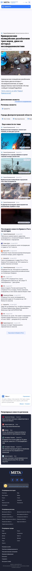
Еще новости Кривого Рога (16, 333)
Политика (4, 493)
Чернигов (18, 417)
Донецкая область (6, 514)
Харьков (4, 533)
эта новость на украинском (23, 101)
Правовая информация (7, 554)
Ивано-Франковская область (8, 519)
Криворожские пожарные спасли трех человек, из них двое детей (13, 130)
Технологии (20, 502)
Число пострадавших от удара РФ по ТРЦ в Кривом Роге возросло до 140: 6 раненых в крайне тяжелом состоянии (14, 262)
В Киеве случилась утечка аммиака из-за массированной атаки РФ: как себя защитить (14, 459)
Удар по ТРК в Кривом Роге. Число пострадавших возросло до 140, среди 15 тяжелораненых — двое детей (14, 280)
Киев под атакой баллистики (11, 426)
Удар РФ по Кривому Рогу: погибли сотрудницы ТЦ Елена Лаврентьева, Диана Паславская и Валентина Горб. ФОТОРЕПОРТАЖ (16, 308)
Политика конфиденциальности (7, 549)
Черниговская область (7, 524)
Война (18, 495)
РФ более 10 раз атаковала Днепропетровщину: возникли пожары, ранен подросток (16, 253)
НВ (4, 276)
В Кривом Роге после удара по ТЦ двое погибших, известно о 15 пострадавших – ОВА (15, 441)
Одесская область (21, 521)
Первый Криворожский (9, 234)
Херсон (3, 543)
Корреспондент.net (8, 323)
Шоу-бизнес (5, 495)
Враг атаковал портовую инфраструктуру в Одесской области (15, 420)
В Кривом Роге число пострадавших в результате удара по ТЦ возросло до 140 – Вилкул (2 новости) (14, 299)
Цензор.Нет (6, 258)
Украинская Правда (8, 295)
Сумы (18, 540)
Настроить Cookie (6, 561)
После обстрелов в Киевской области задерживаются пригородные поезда (14, 433)
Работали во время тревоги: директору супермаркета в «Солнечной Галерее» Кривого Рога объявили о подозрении (15, 237)
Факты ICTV (6, 250)
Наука (3, 497)
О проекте (4, 559)
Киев (17, 424)
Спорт (18, 497)
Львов (3, 538)
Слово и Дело (6, 243)
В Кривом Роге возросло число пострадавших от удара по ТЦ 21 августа (15, 246)
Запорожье (20, 533)
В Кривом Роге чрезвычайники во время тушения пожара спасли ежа (14, 155)
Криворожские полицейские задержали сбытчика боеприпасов (14, 180)
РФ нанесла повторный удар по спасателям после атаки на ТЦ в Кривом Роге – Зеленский (15, 450)
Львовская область (7, 521)
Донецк (19, 538)
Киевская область (21, 519)
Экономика (4, 505)
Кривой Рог (19, 152)
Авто (3, 500)
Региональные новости (14, 2)
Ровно (18, 531)
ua (24, 2)
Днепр (17, 127)
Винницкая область (7, 512)
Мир (18, 493)
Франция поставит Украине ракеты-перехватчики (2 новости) (12, 326)
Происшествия (5, 502)
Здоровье (19, 500)
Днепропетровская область (22, 33)
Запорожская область (22, 516)
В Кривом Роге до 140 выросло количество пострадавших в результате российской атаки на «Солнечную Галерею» (15, 271)
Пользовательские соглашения (7, 551)
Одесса (19, 535)
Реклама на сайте (6, 546)
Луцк (3, 540)
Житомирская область (22, 514)
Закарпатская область (7, 516)
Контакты (4, 556)
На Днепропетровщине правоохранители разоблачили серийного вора (14, 205)
